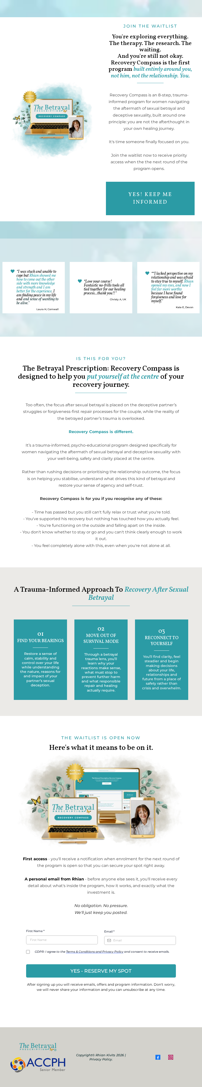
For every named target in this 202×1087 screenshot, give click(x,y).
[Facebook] (158, 1057)
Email (109, 931)
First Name (35, 931)
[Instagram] (170, 1057)
